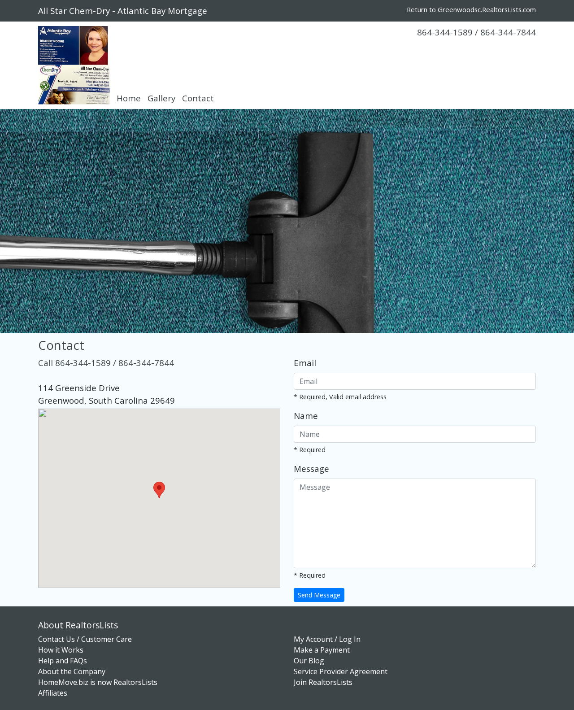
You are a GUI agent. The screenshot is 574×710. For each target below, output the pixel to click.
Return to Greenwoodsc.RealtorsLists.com (471, 9)
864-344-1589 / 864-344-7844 (476, 32)
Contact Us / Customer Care (85, 639)
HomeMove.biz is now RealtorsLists (97, 682)
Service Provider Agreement (340, 671)
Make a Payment (322, 650)
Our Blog (309, 661)
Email (305, 362)
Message (311, 468)
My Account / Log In (327, 639)
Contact (198, 98)
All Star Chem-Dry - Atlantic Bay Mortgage (122, 10)
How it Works (60, 650)
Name (306, 415)
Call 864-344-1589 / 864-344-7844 (106, 362)
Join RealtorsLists (323, 682)
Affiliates (52, 693)
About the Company (71, 671)
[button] (159, 490)
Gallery (161, 98)
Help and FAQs (62, 661)
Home (129, 98)
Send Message (319, 595)
